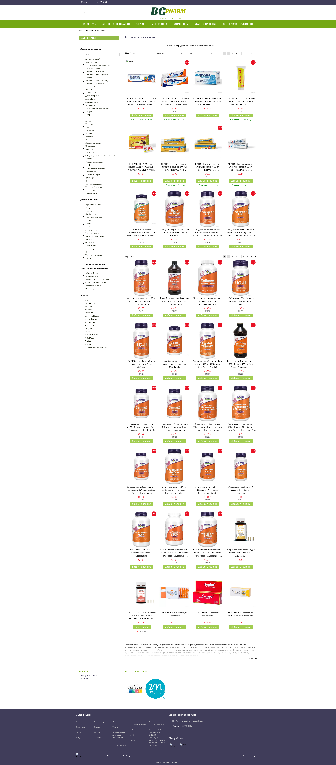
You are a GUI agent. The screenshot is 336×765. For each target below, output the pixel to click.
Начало (79, 722)
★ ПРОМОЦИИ (159, 24)
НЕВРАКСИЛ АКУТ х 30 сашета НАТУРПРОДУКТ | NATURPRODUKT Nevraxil (141, 167)
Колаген (88, 121)
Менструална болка (93, 217)
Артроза (88, 224)
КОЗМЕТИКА (181, 24)
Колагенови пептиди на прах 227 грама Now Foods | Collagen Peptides (207, 301)
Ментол (88, 140)
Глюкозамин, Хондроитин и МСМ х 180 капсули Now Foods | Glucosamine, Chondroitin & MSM (174, 427)
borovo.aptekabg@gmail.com (191, 721)
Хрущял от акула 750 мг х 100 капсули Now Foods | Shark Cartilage (174, 232)
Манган (88, 134)
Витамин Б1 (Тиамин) (95, 72)
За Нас (79, 732)
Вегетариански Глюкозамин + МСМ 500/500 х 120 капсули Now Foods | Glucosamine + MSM (207, 553)
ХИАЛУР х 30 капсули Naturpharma (207, 614)
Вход (78, 738)
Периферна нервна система (97, 279)
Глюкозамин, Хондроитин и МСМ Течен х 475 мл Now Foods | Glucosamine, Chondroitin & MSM (240, 364)
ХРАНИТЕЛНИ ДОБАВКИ (116, 24)
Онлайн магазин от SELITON (168, 762)
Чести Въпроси (100, 722)
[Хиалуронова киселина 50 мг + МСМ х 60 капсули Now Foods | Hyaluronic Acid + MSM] (207, 209)
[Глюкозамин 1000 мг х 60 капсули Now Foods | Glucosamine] (241, 467)
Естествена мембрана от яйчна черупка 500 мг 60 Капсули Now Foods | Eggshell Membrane (207, 364)
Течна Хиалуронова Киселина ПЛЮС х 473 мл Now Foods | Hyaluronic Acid (174, 301)
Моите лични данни (251, 756)
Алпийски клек (92, 62)
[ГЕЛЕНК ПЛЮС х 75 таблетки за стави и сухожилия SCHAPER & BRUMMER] (141, 592)
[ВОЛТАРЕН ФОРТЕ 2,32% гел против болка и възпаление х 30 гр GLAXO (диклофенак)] (174, 78)
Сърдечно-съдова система (96, 283)
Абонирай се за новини (89, 676)
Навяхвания (90, 239)
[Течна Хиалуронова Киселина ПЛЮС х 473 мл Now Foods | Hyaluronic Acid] (174, 278)
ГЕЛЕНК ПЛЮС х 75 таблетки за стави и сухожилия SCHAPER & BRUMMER (141, 616)
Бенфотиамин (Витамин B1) (97, 65)
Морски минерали (93, 143)
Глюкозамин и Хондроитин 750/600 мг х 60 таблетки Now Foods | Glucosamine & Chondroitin (207, 427)
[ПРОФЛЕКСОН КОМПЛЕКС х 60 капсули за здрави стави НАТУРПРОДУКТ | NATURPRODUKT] (207, 78)
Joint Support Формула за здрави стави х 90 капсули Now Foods (174, 364)
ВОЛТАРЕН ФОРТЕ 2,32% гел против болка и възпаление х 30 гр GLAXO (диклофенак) (174, 101)
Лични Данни (118, 722)
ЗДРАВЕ (140, 24)
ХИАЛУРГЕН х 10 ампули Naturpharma (174, 614)
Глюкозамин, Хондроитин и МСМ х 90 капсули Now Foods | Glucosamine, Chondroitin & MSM (141, 427)
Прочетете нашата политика (140, 756)
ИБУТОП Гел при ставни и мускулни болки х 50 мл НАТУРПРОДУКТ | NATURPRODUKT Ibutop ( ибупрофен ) (240, 167)
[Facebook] (255, 2)
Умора (88, 258)
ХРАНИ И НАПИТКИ (205, 24)
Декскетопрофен (92, 96)
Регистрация (99, 727)
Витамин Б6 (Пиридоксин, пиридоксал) (96, 76)
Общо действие (92, 273)
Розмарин (89, 152)
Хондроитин (90, 171)
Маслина (89, 137)
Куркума (89, 124)
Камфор (88, 115)
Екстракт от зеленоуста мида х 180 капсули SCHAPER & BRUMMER (240, 553)
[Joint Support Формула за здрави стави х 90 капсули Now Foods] (174, 341)
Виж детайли (142, 627)
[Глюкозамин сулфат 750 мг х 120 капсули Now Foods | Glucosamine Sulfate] (207, 467)
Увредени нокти (92, 208)
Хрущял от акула (92, 175)
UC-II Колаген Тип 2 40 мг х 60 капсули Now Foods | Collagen (240, 301)
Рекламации (81, 727)
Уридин (88, 159)
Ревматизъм (90, 246)
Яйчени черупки (92, 193)
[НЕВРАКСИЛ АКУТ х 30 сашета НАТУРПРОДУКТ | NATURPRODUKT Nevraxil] (141, 143)
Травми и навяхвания (94, 255)
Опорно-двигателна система (97, 289)
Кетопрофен (90, 118)
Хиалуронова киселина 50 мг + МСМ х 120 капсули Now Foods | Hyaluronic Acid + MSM (240, 232)
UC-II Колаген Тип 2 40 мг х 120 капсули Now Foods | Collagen (141, 364)
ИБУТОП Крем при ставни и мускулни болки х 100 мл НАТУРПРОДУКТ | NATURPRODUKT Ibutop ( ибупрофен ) (174, 167)
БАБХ (132, 730)
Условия (115, 727)
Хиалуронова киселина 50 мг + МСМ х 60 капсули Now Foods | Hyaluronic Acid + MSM (207, 232)
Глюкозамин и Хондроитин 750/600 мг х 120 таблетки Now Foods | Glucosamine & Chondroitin (240, 427)
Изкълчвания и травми (95, 236)
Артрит (88, 220)
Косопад (88, 211)
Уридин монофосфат (94, 162)
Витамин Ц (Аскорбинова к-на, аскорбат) (98, 88)
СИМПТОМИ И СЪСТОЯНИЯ (238, 24)
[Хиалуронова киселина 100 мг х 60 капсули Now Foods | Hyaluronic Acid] (141, 278)
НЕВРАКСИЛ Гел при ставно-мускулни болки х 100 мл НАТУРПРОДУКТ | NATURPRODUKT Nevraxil (240, 101)
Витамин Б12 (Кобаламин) (96, 81)
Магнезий (89, 130)
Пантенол (89, 149)
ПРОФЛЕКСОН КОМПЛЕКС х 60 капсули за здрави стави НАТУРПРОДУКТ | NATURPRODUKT (207, 101)
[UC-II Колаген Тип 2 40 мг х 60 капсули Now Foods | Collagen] (241, 278)
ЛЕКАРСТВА (89, 24)
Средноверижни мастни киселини (100, 156)
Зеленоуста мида (92, 102)
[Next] (163, 691)
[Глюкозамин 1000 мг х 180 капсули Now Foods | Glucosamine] (141, 529)
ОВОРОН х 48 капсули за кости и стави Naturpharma (240, 614)
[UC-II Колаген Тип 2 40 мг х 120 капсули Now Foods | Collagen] (141, 341)
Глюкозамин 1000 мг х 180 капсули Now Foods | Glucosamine (141, 553)
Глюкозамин (90, 93)
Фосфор (88, 165)
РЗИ (132, 735)
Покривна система (93, 286)
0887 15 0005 (101, 2)
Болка (87, 227)
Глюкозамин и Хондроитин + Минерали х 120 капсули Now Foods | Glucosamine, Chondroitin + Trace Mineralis (141, 490)
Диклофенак (90, 99)
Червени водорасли (93, 184)
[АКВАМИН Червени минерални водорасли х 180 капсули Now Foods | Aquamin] (141, 209)
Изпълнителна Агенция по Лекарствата (118, 735)
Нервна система (92, 276)
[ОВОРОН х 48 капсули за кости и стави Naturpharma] (241, 592)
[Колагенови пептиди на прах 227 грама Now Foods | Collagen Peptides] (207, 278)
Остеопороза (90, 243)
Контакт (97, 732)
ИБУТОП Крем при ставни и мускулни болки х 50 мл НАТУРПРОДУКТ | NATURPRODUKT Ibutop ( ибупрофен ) (207, 167)
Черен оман (90, 190)
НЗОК (132, 740)
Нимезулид (90, 146)
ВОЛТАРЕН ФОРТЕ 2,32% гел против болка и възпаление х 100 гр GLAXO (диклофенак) (141, 101)
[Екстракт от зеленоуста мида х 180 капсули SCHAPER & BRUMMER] (241, 529)
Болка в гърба (91, 230)
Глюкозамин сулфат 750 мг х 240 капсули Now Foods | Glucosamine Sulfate (174, 490)
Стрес (87, 252)
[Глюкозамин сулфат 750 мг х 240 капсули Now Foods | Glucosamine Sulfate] (174, 467)
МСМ (87, 127)
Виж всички (83, 678)
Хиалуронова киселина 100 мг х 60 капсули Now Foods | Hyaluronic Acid (141, 301)
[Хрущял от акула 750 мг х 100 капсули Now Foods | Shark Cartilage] (174, 209)
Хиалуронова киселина (95, 168)
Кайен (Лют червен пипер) (97, 108)
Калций (88, 112)
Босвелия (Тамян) (93, 68)
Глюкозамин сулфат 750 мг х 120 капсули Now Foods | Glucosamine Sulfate (207, 490)
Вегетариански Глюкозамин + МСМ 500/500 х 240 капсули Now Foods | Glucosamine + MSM (174, 553)
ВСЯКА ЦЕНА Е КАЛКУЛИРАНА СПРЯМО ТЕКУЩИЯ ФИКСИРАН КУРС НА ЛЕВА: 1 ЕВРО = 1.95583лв (158, 737)
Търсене (97, 738)
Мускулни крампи (93, 205)
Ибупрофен (90, 105)
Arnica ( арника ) (92, 59)
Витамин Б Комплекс (94, 84)
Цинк (87, 181)
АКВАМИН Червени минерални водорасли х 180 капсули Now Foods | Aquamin (141, 232)
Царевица (89, 178)
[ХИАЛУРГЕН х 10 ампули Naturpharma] (174, 592)
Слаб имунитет (91, 214)
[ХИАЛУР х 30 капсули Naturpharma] (207, 592)
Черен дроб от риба (93, 187)
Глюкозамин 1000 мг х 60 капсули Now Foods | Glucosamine (240, 490)
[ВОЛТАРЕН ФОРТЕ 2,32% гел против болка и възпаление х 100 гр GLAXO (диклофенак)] (141, 78)
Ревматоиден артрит (94, 249)
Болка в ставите (92, 233)
